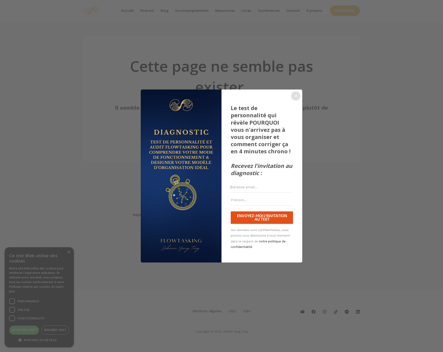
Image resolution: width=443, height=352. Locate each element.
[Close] (295, 96)
